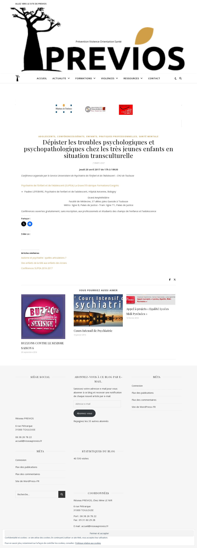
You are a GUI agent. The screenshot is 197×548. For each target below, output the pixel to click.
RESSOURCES (131, 78)
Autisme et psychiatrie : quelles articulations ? (43, 257)
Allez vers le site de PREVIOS (31, 3)
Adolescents (46, 136)
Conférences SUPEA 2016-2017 (36, 268)
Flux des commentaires (144, 399)
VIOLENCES (107, 78)
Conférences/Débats (70, 136)
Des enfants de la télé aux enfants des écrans (44, 262)
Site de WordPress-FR (144, 406)
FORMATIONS (83, 78)
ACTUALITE (59, 78)
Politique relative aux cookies (88, 543)
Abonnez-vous (84, 413)
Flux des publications (143, 392)
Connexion (137, 385)
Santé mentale (149, 136)
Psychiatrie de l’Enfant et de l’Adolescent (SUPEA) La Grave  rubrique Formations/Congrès (70, 185)
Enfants (91, 136)
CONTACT (154, 78)
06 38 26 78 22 (23, 437)
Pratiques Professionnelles (118, 136)
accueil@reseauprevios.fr (28, 440)
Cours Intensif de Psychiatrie (93, 331)
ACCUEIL (42, 78)
